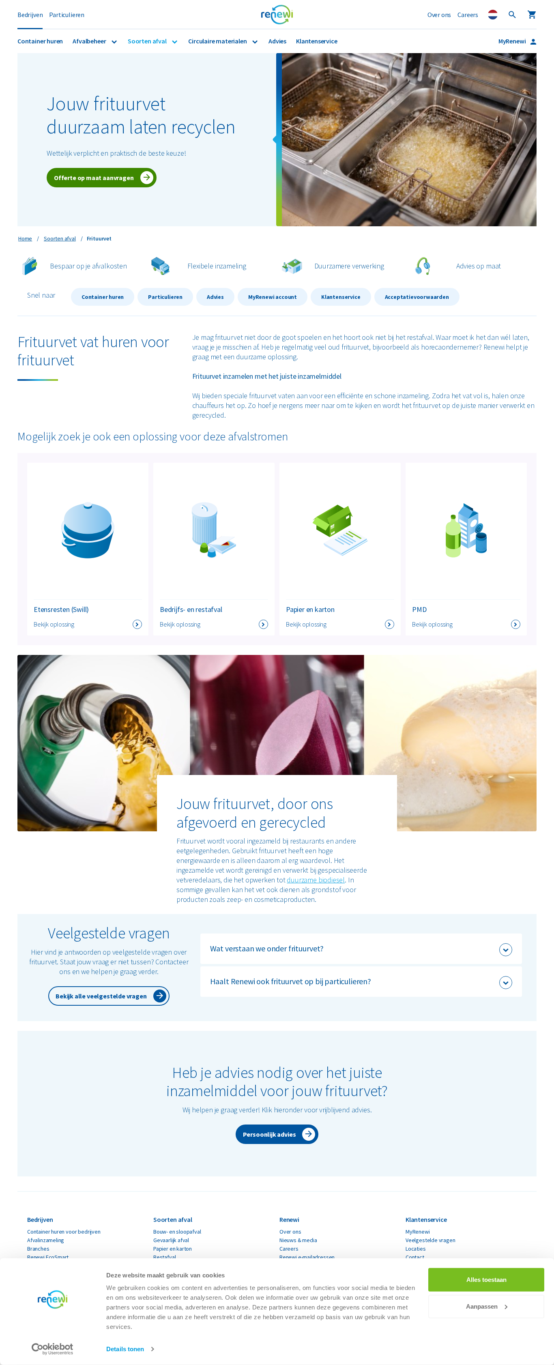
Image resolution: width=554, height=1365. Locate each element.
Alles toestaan (486, 1279)
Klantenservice (316, 41)
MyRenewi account (272, 296)
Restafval (164, 1257)
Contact (415, 1257)
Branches (38, 1248)
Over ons (439, 15)
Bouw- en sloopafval (177, 1231)
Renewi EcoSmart (48, 1257)
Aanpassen (482, 1306)
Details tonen (125, 1349)
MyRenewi (512, 41)
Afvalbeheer (90, 41)
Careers (467, 15)
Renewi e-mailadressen (307, 1257)
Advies (277, 41)
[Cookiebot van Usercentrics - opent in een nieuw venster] (52, 1349)
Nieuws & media (298, 1240)
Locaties (416, 1248)
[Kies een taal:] (493, 14)
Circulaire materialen (218, 41)
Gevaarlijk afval (171, 1240)
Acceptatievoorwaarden (417, 296)
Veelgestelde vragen (430, 1240)
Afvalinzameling (45, 1240)
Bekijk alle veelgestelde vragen (101, 996)
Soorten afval (147, 41)
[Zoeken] (512, 14)
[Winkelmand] (532, 14)
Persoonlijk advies (269, 1134)
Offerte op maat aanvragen (94, 178)
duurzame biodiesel (316, 879)
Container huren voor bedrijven (64, 1231)
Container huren (40, 41)
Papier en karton (172, 1248)
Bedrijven (30, 15)
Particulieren (66, 15)
